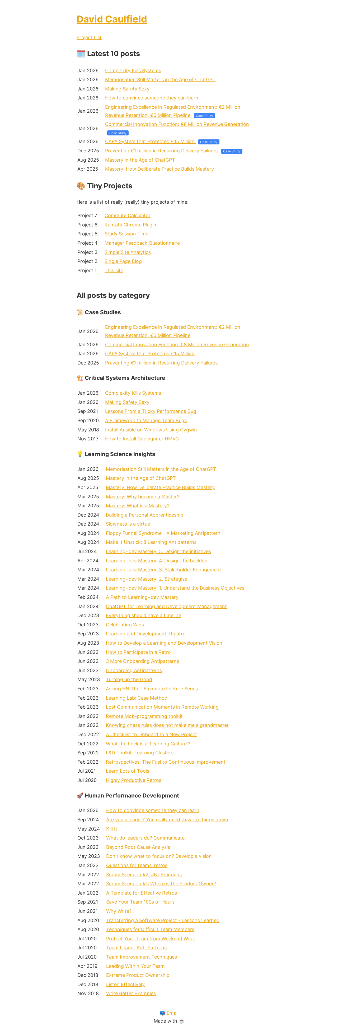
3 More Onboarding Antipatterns (142, 661)
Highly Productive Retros (133, 780)
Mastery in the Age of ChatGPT (140, 160)
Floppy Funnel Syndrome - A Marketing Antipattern (163, 533)
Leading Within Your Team (135, 966)
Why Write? (119, 911)
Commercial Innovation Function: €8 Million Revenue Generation (177, 124)
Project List (89, 37)
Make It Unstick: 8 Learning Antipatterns (151, 542)
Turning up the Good (129, 679)
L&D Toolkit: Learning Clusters (139, 752)
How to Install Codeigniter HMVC (142, 438)
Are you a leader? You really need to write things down (167, 819)
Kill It (111, 829)
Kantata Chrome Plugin (130, 224)
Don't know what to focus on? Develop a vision (159, 856)
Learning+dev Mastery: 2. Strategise (146, 579)
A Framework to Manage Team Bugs (146, 420)
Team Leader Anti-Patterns (136, 947)
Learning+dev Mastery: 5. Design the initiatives (158, 551)
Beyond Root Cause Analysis (138, 847)
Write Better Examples (131, 993)
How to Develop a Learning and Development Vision (164, 643)
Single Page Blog (123, 261)
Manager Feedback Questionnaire (142, 243)
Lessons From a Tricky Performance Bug (150, 411)
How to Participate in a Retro (138, 652)
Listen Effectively (125, 984)
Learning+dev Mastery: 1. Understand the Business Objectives (175, 588)
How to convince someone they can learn (151, 98)
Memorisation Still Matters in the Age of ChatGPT (160, 79)
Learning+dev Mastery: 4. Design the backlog (157, 560)
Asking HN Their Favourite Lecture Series (152, 688)
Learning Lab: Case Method (136, 698)
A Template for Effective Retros (141, 893)
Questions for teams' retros (136, 865)
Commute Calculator (128, 215)
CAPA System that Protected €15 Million (150, 141)
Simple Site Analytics (128, 252)
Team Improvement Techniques (141, 957)
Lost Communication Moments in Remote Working (162, 707)
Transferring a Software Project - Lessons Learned (162, 920)
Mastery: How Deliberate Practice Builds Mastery (159, 169)
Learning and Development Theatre (145, 633)
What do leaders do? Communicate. (146, 838)
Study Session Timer (127, 233)
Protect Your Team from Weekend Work (150, 938)
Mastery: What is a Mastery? (137, 505)
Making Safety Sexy (127, 89)
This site (114, 270)
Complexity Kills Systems (133, 70)
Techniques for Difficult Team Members (150, 929)
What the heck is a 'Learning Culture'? (148, 743)
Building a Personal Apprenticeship (144, 515)
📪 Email (169, 1013)
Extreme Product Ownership (138, 975)
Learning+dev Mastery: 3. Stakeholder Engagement (163, 569)
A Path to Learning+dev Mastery (142, 597)
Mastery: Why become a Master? (142, 496)
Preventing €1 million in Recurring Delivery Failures (162, 150)
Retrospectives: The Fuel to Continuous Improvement (166, 762)
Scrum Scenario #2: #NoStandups (144, 874)
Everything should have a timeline (143, 615)
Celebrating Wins (125, 624)
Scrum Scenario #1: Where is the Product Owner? (161, 883)
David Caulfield (112, 19)
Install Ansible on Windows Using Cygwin (151, 429)
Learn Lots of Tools (127, 771)
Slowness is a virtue (128, 524)
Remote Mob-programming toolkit (144, 716)
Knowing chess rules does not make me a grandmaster (167, 725)
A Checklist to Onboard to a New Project (151, 734)
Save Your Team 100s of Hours (140, 902)
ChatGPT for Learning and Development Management (166, 606)
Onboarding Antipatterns (134, 670)
